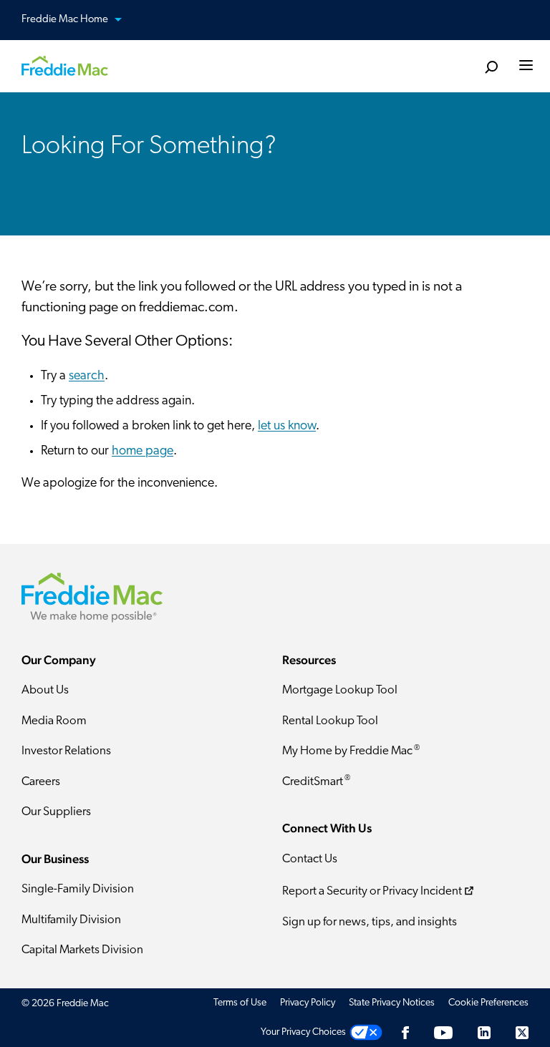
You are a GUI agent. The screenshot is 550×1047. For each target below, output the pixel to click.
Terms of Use (239, 1003)
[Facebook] (405, 1032)
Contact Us (309, 859)
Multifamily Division (71, 920)
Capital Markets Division (82, 950)
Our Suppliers (56, 812)
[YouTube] (443, 1032)
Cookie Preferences (488, 1003)
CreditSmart (316, 781)
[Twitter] (522, 1032)
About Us (45, 690)
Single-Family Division (77, 889)
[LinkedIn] (484, 1032)
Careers (40, 782)
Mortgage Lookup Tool (339, 690)
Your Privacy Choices (303, 1032)
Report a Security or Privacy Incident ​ (372, 892)
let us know (287, 426)
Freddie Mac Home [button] (65, 19)
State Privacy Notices (392, 1003)
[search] (491, 68)
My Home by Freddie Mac (351, 751)
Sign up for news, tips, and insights (369, 922)
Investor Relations (66, 751)
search (87, 376)
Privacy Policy (307, 1003)
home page (142, 451)
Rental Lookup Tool (330, 721)
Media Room (54, 721)
